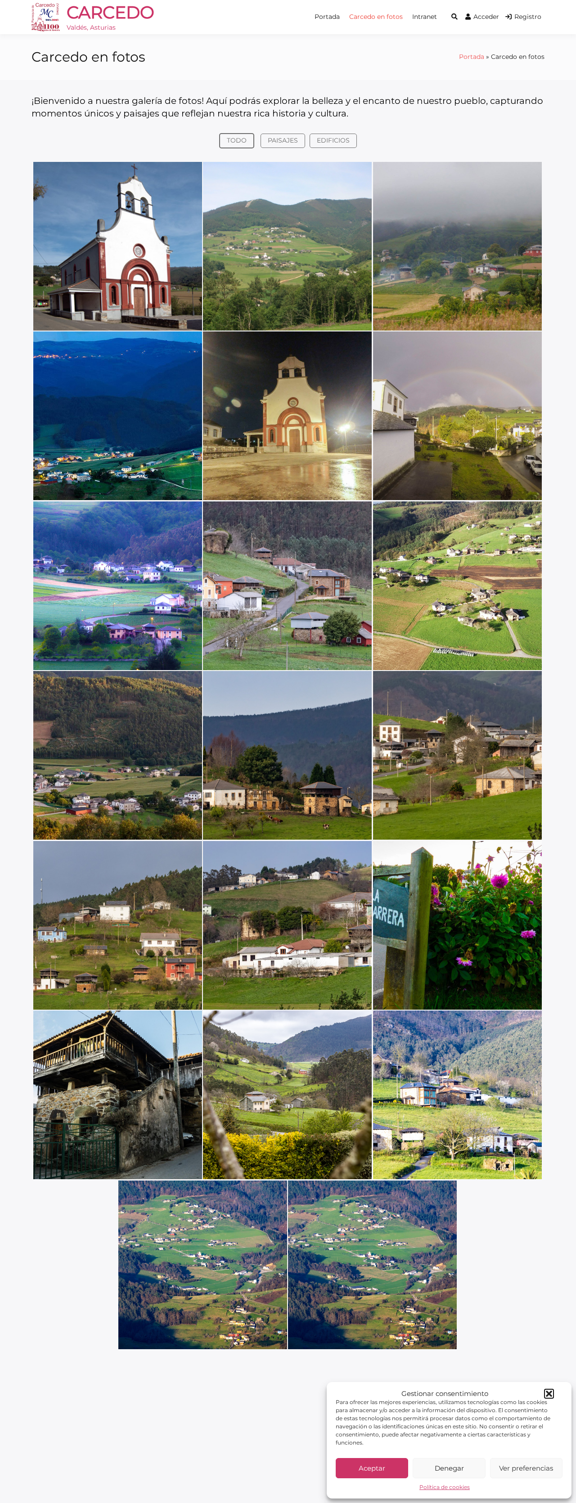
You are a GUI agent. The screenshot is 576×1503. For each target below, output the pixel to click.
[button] (549, 1393)
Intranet (424, 17)
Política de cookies (444, 1487)
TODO (237, 140)
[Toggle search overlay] (454, 17)
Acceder (486, 17)
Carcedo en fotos (376, 17)
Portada (327, 17)
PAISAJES (283, 140)
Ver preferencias (526, 1468)
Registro (527, 17)
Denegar (449, 1468)
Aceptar (372, 1468)
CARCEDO (110, 12)
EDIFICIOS (333, 140)
